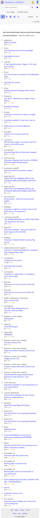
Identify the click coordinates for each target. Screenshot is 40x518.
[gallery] (14, 16)
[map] (18, 16)
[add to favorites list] (2, 40)
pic (9, 68)
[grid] (11, 16)
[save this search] (37, 7)
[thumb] (7, 16)
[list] (3, 16)
